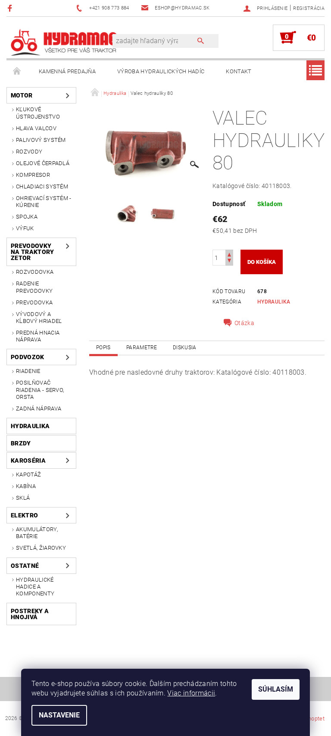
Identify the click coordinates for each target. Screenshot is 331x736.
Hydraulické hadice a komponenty (35, 586)
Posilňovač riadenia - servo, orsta (40, 389)
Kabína (26, 486)
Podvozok (27, 357)
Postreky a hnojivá (30, 614)
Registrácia (309, 8)
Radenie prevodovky (34, 287)
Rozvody (29, 151)
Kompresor (33, 175)
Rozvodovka (34, 272)
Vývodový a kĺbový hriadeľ (39, 317)
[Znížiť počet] (229, 261)
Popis (103, 348)
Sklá (23, 498)
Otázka (244, 322)
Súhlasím (275, 689)
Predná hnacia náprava (37, 336)
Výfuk (25, 228)
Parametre (141, 348)
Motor (22, 95)
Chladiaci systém (42, 186)
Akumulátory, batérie (37, 532)
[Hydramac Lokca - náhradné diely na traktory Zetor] (64, 42)
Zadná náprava (38, 408)
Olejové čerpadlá (42, 163)
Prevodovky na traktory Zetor (32, 251)
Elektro (24, 515)
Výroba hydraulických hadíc (160, 71)
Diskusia (185, 348)
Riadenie (28, 371)
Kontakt (238, 71)
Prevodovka (34, 302)
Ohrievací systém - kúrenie (44, 201)
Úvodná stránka (17, 71)
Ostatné (25, 565)
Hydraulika (30, 426)
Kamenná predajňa (67, 71)
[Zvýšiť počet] (229, 254)
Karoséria (28, 460)
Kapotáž (28, 474)
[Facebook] (11, 8)
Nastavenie (59, 715)
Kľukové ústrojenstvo (38, 112)
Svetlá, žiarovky (41, 548)
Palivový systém (41, 140)
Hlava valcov (36, 128)
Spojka (26, 216)
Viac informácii (191, 693)
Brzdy (21, 443)
